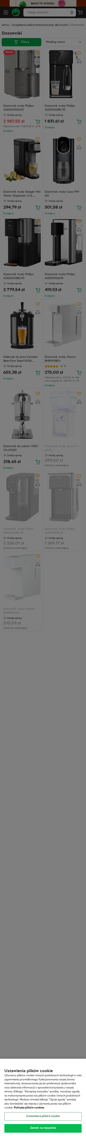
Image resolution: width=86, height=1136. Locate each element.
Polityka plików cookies (29, 1108)
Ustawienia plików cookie (43, 1116)
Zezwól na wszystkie (43, 1128)
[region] (43, 1097)
